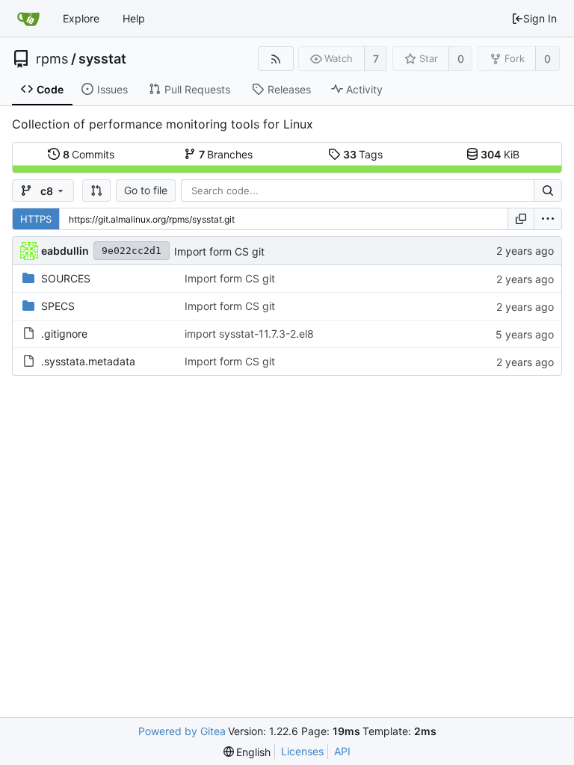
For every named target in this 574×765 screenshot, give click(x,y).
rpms (52, 59)
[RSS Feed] (275, 58)
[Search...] (548, 190)
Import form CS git (219, 251)
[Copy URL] (520, 219)
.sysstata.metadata (88, 361)
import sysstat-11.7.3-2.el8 (249, 333)
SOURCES (65, 278)
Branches (226, 154)
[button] (96, 190)
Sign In (540, 18)
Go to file (145, 190)
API (342, 751)
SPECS (58, 306)
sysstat (102, 59)
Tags (363, 154)
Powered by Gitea (182, 731)
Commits (89, 154)
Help (134, 18)
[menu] (548, 219)
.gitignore (64, 333)
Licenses (302, 751)
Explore (81, 18)
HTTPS (36, 219)
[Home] (28, 18)
